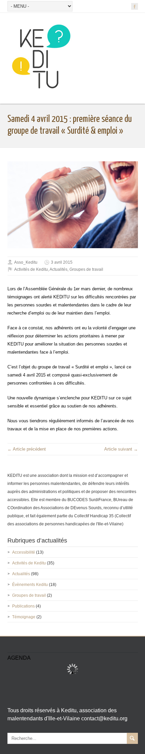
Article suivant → (121, 449)
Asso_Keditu (25, 262)
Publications (23, 606)
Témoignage (23, 617)
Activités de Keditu (31, 269)
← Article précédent (26, 449)
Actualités (58, 269)
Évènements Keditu (30, 584)
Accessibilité (23, 552)
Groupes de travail (86, 269)
